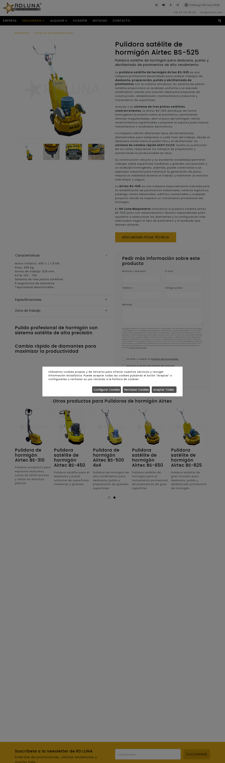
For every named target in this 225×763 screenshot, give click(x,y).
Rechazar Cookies (136, 390)
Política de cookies (125, 379)
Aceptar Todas (163, 390)
